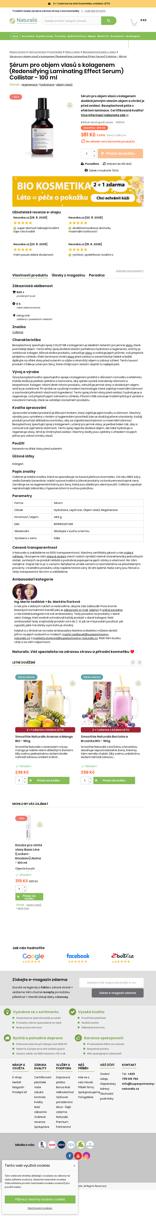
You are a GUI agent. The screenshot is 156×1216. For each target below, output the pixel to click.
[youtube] (78, 1156)
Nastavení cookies (40, 1208)
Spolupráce (41, 1127)
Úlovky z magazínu (68, 275)
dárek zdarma (26, 677)
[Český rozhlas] (42, 1145)
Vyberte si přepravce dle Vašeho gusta (40, 1048)
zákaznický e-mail (76, 610)
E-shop (17, 1077)
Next (139, 662)
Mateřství (103, 36)
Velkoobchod (65, 1092)
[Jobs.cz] (61, 1145)
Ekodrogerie (133, 36)
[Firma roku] (78, 1170)
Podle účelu (17, 44)
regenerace (29, 84)
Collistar (17, 332)
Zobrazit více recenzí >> (130, 270)
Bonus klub (63, 1087)
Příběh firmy (86, 1087)
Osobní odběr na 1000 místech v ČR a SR (40, 1053)
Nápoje (92, 36)
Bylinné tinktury (77, 36)
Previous (133, 662)
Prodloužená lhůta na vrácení (105, 1044)
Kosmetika (28, 36)
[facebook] (69, 1156)
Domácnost (117, 36)
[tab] (30, 275)
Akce (15, 36)
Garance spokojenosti (103, 1038)
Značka (19, 327)
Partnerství (63, 1127)
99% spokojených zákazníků (104, 1053)
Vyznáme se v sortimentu (36, 1011)
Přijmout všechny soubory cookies (40, 1199)
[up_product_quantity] (25, 779)
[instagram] (86, 1156)
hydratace (47, 84)
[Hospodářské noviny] (71, 1145)
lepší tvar (23, 908)
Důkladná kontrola (93, 1027)
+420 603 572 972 (94, 11)
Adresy (104, 1089)
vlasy (129, 345)
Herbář (16, 1082)
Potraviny (60, 36)
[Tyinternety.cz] (90, 1145)
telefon (94, 610)
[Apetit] (52, 1145)
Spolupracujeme (89, 1092)
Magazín (123, 44)
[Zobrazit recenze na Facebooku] (78, 956)
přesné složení (56, 556)
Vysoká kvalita (91, 1011)
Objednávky (108, 1084)
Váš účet (107, 1065)
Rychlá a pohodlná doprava (38, 1038)
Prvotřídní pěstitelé (93, 1018)
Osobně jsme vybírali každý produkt (38, 1018)
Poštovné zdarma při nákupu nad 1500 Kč (41, 1044)
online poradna (112, 610)
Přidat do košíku (118, 153)
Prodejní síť (19, 1092)
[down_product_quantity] (25, 782)
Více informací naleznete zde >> (105, 115)
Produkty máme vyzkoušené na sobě (38, 1022)
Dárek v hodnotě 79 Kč (104, 170)
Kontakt (129, 1065)
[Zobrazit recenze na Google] (33, 956)
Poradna (97, 275)
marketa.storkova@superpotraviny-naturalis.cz (65, 638)
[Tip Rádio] (80, 1145)
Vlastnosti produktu (30, 275)
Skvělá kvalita (90, 1022)
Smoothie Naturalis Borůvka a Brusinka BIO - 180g (104, 738)
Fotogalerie (85, 1097)
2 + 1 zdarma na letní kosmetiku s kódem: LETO (81, 3)
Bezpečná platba (98, 1048)
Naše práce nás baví (29, 1027)
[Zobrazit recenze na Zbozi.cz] (122, 956)
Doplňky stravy (44, 36)
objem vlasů (64, 84)
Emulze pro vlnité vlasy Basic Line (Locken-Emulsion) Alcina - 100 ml (28, 854)
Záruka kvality (137, 44)
